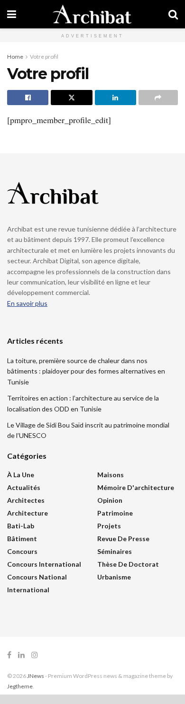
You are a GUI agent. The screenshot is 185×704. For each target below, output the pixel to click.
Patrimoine (115, 513)
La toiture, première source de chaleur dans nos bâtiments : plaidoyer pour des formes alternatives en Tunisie (86, 371)
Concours (22, 551)
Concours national (37, 577)
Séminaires (114, 551)
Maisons (110, 475)
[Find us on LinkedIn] (21, 655)
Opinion (109, 500)
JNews (35, 675)
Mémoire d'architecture (135, 487)
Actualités (23, 487)
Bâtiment (22, 539)
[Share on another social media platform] (158, 97)
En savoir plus (27, 303)
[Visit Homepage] (92, 14)
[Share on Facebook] (27, 97)
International (28, 590)
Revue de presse (123, 539)
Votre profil (44, 56)
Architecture (27, 513)
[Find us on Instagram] (34, 655)
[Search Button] (173, 14)
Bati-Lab (20, 526)
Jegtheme (20, 686)
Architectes (26, 500)
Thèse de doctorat (128, 564)
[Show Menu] (11, 14)
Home (15, 56)
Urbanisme (114, 577)
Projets (109, 526)
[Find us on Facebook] (9, 655)
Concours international (44, 564)
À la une (20, 475)
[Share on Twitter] (71, 97)
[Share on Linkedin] (115, 97)
